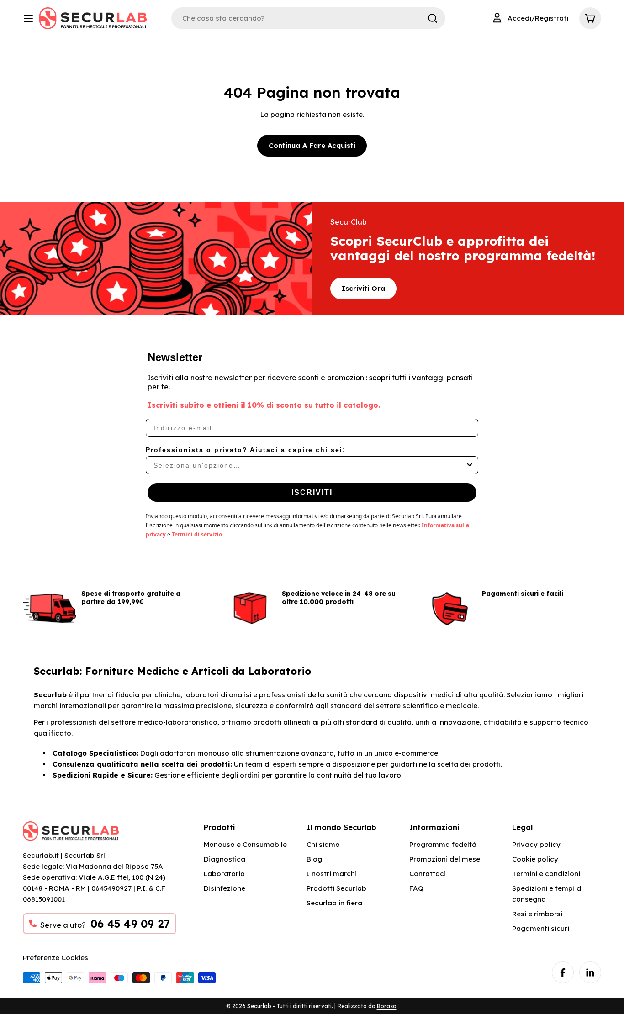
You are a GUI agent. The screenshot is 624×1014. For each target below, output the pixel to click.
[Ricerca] (432, 18)
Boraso (387, 1006)
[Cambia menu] (28, 18)
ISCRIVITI (312, 492)
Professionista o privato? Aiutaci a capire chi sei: (246, 449)
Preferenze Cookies (55, 957)
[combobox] (309, 465)
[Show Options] (469, 465)
